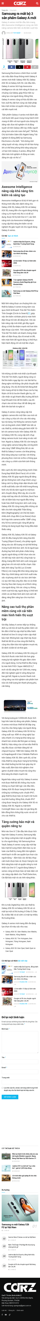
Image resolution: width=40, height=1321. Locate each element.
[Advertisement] (20, 1122)
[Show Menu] (3, 3)
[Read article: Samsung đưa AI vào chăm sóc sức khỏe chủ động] (7, 253)
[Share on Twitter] (19, 67)
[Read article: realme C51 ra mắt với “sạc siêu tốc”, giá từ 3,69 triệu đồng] (6, 1168)
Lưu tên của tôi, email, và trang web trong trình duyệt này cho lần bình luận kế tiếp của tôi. (21, 1089)
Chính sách (20, 1310)
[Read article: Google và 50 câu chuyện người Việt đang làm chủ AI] (7, 273)
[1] (29, 313)
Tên (4, 1057)
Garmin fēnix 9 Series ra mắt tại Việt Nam (22, 1237)
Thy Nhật (17, 33)
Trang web (5, 1078)
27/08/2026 (17, 287)
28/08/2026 (17, 246)
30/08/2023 (16, 1171)
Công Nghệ (13, 10)
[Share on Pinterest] (27, 67)
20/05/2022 (16, 1161)
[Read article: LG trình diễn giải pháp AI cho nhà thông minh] (6, 1178)
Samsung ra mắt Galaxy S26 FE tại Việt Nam (15, 1226)
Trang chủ (5, 10)
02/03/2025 (27, 33)
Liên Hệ (4, 1310)
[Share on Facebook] (11, 67)
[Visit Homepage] (20, 3)
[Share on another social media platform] (34, 67)
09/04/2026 (16, 1181)
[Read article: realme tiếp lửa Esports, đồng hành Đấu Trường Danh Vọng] (7, 244)
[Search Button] (37, 3)
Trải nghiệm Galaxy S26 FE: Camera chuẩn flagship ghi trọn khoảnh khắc (24, 282)
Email (4, 1067)
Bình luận (6, 1029)
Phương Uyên (23, 982)
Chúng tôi (11, 1310)
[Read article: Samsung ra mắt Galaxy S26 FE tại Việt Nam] (7, 293)
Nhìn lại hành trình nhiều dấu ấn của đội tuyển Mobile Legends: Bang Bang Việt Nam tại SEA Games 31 (25, 1156)
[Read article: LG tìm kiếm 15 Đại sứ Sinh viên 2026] (7, 263)
